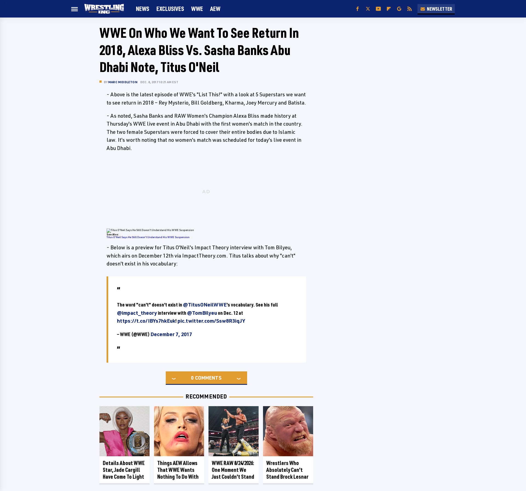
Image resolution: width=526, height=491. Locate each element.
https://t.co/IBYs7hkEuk (146, 320)
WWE (197, 8)
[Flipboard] (388, 9)
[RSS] (409, 9)
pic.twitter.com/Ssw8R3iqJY (211, 320)
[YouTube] (378, 9)
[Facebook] (357, 9)
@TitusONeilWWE (205, 304)
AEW (215, 8)
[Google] (399, 9)
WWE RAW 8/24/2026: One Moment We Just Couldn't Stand (233, 470)
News (142, 8)
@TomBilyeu (202, 313)
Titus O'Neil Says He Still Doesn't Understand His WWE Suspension (148, 237)
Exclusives (170, 8)
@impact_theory (137, 313)
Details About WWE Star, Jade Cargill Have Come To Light (124, 470)
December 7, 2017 (171, 334)
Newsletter (439, 9)
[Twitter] (367, 9)
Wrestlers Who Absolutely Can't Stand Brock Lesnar (287, 470)
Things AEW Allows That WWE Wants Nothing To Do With (178, 470)
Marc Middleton (123, 82)
